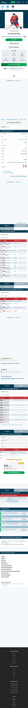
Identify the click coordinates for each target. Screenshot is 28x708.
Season (7, 490)
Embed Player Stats (21, 223)
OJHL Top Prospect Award (12, 501)
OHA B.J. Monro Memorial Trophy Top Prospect (16, 497)
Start (2, 119)
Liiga (14, 676)
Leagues (7, 386)
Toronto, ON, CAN (23, 139)
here (6, 585)
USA (14, 657)
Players (7, 431)
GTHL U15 (16, 243)
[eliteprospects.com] (4, 2)
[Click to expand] (26, 434)
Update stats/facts (15, 122)
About (14, 700)
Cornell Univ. (7, 258)
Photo (14, 706)
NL (14, 677)
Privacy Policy (14, 704)
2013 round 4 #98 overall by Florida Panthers (17, 162)
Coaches (7, 228)
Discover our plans (14, 64)
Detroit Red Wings (14, 685)
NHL (14, 668)
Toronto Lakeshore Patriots (9, 251)
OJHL (15, 250)
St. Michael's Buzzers (7, 255)
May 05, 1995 (24, 133)
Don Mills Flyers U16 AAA (8, 247)
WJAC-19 (16, 311)
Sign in (18, 2)
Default (7, 225)
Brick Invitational (17, 301)
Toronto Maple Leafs (14, 692)
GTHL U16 (16, 246)
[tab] (7, 225)
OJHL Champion (10, 499)
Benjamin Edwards (9, 172)
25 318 (7, 68)
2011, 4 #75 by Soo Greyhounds (12, 541)
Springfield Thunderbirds (8, 268)
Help (14, 702)
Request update (22, 176)
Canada (25, 142)
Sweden (14, 653)
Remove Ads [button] (18, 80)
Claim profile (15, 47)
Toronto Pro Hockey (9, 301)
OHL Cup (16, 303)
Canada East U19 (8, 311)
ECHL (20, 36)
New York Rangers (14, 689)
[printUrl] (14, 76)
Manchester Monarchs (11, 36)
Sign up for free (5, 378)
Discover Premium (14, 472)
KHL (14, 670)
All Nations (14, 662)
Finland (14, 659)
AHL (15, 267)
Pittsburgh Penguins (14, 691)
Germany (14, 660)
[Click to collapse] (26, 231)
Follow (14, 39)
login (13, 378)
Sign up (13, 2)
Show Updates (14, 43)
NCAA (15, 258)
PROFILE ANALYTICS (17, 68)
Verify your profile (5, 583)
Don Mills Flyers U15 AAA (8, 243)
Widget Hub (14, 699)
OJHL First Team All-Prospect (13, 500)
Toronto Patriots (5, 529)
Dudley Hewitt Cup (18, 307)
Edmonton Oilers (14, 687)
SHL (14, 672)
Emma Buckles (7, 171)
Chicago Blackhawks (14, 683)
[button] (14, 39)
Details (24, 513)
